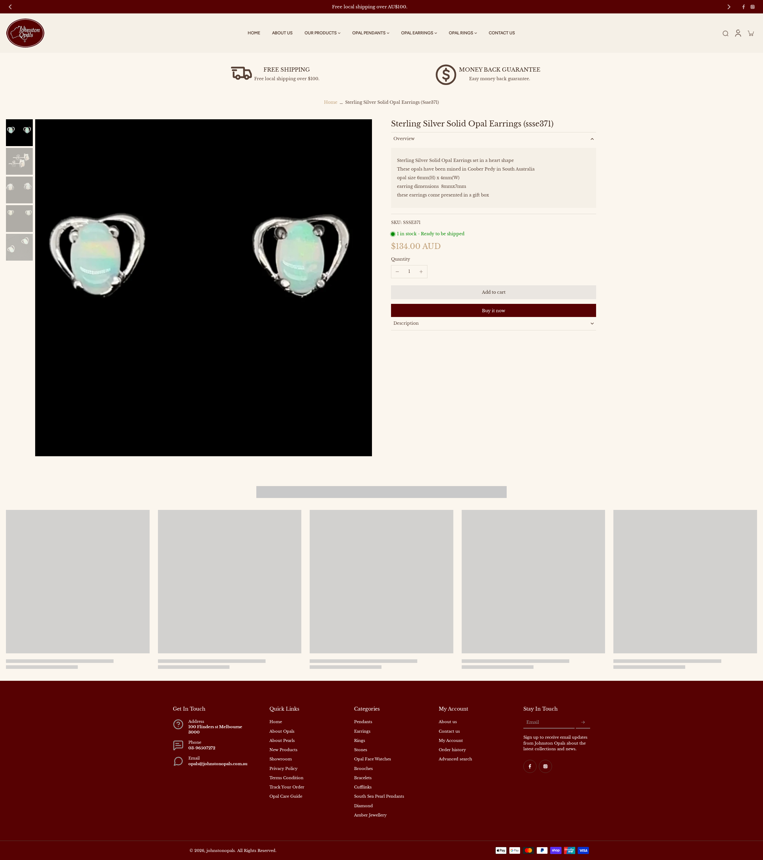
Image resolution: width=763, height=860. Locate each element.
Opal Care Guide (285, 796)
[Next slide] (729, 6)
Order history (452, 749)
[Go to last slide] (10, 6)
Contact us (449, 731)
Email (532, 722)
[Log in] (738, 33)
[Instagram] (752, 6)
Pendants (363, 721)
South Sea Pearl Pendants (379, 796)
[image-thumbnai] (19, 132)
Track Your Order (286, 787)
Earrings (362, 731)
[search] (725, 33)
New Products (283, 749)
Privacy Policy (283, 768)
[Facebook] (743, 6)
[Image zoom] (203, 287)
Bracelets (363, 777)
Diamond (363, 805)
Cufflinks (363, 787)
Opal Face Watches (372, 759)
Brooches (363, 768)
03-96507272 (201, 748)
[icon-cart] (750, 33)
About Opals (281, 731)
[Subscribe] (583, 722)
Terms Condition (286, 777)
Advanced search (455, 759)
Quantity (400, 259)
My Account (451, 740)
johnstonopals (221, 850)
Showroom (280, 759)
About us (448, 721)
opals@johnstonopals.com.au (217, 763)
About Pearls (282, 740)
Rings (359, 740)
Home (330, 102)
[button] (493, 292)
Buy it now (493, 310)
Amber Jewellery (370, 815)
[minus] (397, 271)
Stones (360, 749)
